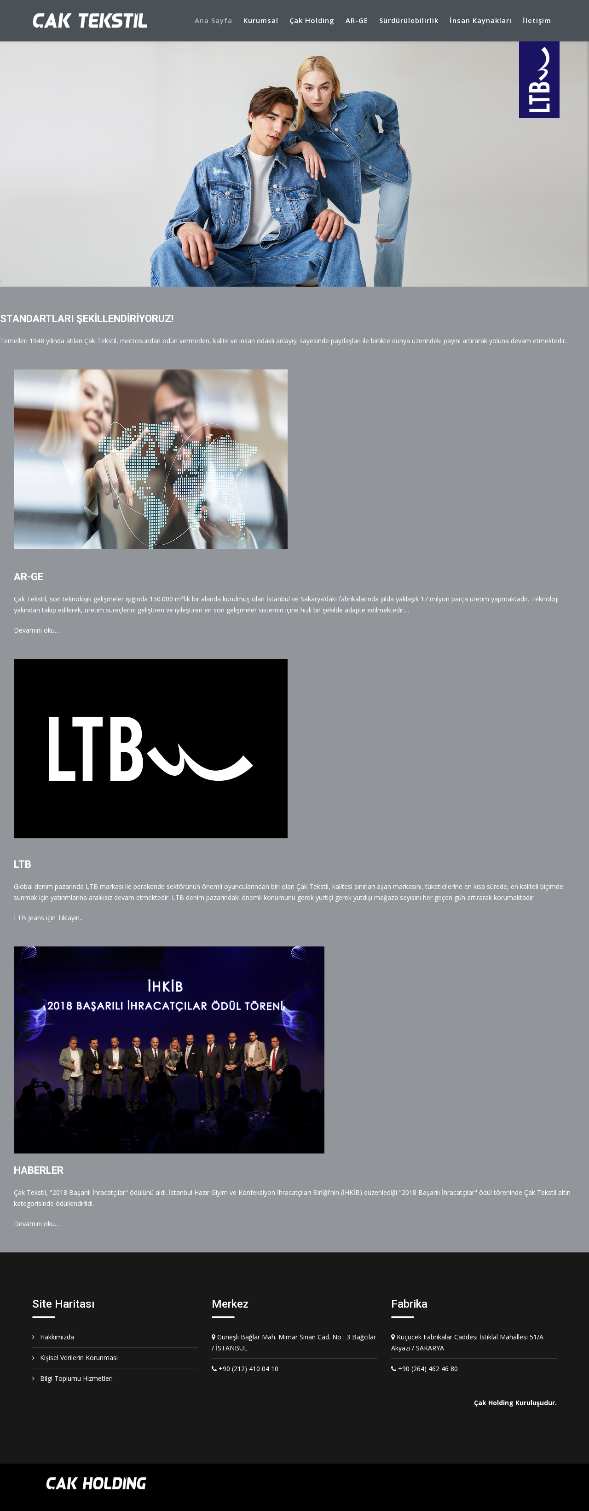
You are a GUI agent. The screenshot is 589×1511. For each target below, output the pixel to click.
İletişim (537, 20)
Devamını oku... (36, 630)
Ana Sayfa (213, 20)
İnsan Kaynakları (481, 20)
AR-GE (357, 20)
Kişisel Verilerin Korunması (78, 1357)
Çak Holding (312, 20)
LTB (22, 864)
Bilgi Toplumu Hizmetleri (75, 1378)
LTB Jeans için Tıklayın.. (48, 917)
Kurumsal (260, 20)
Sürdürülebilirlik (409, 20)
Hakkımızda (56, 1336)
